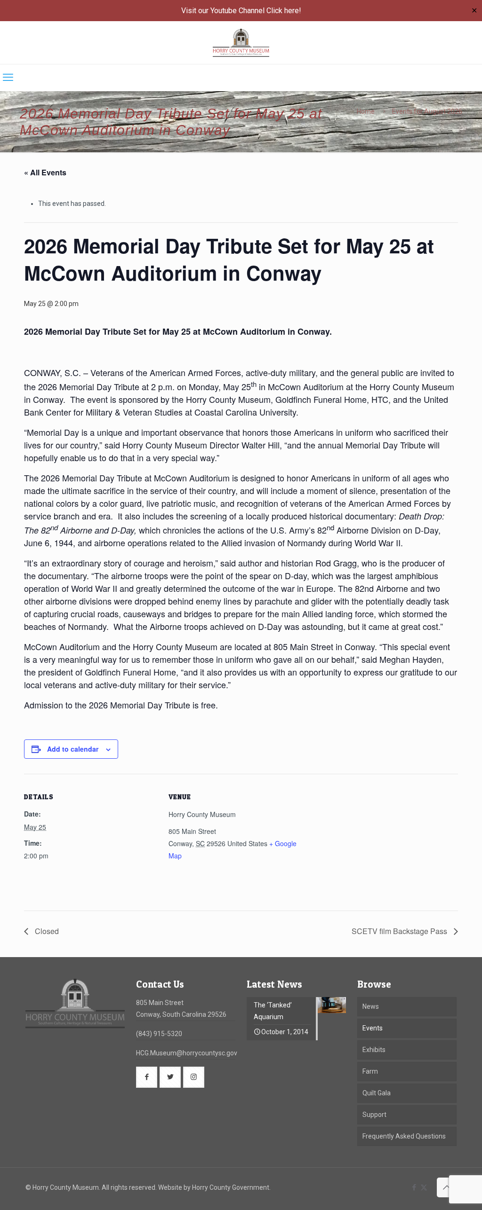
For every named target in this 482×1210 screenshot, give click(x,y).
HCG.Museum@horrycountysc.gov (186, 1053)
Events (372, 1028)
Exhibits (374, 1049)
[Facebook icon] (414, 1187)
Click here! (283, 10)
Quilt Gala (376, 1093)
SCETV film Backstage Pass (400, 931)
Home (366, 111)
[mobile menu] (8, 78)
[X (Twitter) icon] (423, 1187)
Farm (370, 1071)
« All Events (45, 172)
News (370, 1006)
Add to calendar (72, 749)
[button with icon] (146, 1077)
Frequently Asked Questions (404, 1136)
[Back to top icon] (447, 1187)
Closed (46, 931)
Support (374, 1114)
